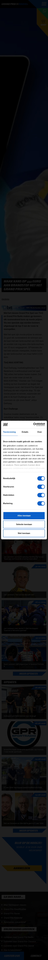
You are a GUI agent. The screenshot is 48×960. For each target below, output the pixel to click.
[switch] (41, 487)
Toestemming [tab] (9, 432)
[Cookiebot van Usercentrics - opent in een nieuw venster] (34, 424)
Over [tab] (39, 432)
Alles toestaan (24, 515)
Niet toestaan (24, 533)
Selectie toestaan (24, 524)
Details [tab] (25, 432)
